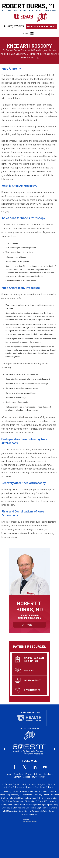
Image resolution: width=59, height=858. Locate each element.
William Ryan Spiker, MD (46, 804)
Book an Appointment (43, 26)
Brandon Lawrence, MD (29, 798)
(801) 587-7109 (16, 26)
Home (8, 774)
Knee (56, 53)
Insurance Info (32, 680)
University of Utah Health (21, 795)
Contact (17, 776)
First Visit (30, 670)
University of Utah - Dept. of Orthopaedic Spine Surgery (31, 811)
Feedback (48, 774)
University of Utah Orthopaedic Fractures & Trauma (25, 791)
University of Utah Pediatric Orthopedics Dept (21, 808)
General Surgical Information (34, 659)
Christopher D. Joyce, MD (36, 801)
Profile (29, 624)
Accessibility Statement (34, 776)
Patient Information (41, 53)
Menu (25, 34)
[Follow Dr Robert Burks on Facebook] (14, 767)
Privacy (28, 774)
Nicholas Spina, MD (29, 814)
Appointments (32, 690)
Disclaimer (18, 774)
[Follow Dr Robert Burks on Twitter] (24, 767)
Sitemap (38, 774)
